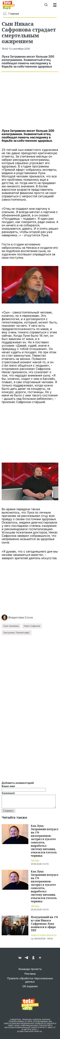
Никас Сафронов (32, 626)
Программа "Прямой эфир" (16, 632)
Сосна (29, 617)
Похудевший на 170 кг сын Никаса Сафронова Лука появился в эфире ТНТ (44, 923)
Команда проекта (30, 969)
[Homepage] (8, 5)
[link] (30, 284)
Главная (13, 13)
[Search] (46, 5)
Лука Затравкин (11, 626)
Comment (8, 793)
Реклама (30, 973)
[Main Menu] (55, 5)
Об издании (30, 986)
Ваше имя (8, 786)
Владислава (16, 617)
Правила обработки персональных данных (30, 980)
